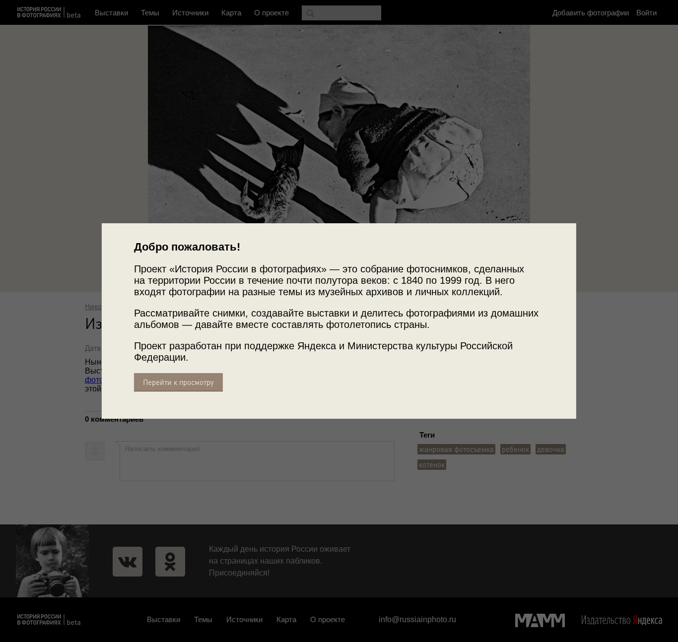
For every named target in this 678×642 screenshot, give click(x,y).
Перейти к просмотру (178, 382)
